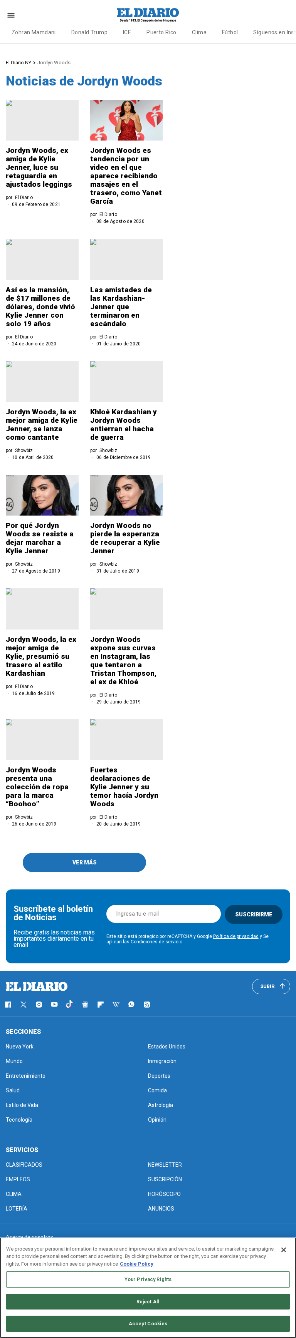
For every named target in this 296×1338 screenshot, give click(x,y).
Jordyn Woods (54, 62)
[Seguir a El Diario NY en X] (23, 1004)
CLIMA (14, 1194)
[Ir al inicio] (36, 986)
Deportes (159, 1076)
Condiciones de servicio (156, 941)
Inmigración (162, 1061)
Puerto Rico (161, 32)
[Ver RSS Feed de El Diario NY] (147, 1004)
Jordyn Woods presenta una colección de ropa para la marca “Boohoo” (37, 786)
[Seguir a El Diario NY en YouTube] (54, 1004)
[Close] (283, 1249)
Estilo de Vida (22, 1105)
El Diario (24, 197)
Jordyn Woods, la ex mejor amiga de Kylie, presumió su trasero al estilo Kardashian (41, 656)
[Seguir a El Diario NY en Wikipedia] (116, 1004)
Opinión (157, 1120)
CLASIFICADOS (24, 1165)
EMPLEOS (18, 1179)
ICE (127, 32)
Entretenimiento (25, 1076)
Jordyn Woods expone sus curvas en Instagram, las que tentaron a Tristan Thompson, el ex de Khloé (123, 660)
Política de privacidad (236, 936)
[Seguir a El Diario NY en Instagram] (39, 1004)
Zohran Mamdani (34, 32)
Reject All (148, 1302)
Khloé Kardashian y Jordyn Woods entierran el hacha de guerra (123, 424)
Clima (199, 32)
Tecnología (19, 1120)
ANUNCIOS (161, 1209)
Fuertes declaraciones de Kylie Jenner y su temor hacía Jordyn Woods (124, 786)
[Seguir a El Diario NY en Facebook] (8, 1004)
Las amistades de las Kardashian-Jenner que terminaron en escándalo (121, 306)
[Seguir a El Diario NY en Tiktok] (69, 1004)
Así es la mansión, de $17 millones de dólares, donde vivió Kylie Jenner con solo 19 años (40, 306)
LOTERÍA (16, 1209)
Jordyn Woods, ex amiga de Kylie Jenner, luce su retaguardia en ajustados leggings (39, 167)
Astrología (160, 1105)
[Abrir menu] (11, 15)
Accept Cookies (148, 1323)
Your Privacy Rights (148, 1279)
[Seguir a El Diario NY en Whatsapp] (131, 1004)
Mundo (14, 1061)
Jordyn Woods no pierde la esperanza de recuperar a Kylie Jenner (125, 538)
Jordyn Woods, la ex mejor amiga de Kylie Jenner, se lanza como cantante (41, 424)
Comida (157, 1090)
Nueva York (20, 1046)
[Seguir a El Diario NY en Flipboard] (100, 1004)
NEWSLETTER (165, 1165)
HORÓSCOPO (164, 1194)
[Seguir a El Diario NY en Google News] (85, 1004)
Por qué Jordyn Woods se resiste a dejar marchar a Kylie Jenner (40, 538)
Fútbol (230, 32)
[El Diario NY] (148, 15)
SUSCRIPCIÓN (165, 1179)
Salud (13, 1090)
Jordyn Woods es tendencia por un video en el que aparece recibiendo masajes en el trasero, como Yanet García (126, 176)
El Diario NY (18, 62)
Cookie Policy (136, 1264)
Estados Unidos (166, 1046)
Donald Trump (89, 32)
